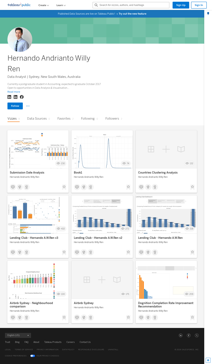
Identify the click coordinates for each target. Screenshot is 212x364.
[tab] (208, 13)
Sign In (199, 5)
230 (63, 163)
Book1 (78, 172)
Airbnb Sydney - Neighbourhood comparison (31, 304)
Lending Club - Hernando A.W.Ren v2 (98, 238)
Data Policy (68, 350)
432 (63, 228)
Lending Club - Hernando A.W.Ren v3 (34, 238)
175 (127, 294)
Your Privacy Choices (47, 356)
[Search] (95, 5)
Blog (17, 342)
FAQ (26, 342)
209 (191, 294)
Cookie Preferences (16, 356)
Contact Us (85, 342)
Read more (13, 91)
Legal (8, 350)
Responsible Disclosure (91, 350)
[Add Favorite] (64, 187)
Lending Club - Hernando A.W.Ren (160, 238)
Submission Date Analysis (27, 172)
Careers (70, 342)
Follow (15, 106)
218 (191, 228)
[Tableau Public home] (18, 5)
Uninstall (113, 350)
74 (128, 163)
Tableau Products (52, 342)
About (36, 342)
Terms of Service (24, 350)
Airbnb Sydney (84, 303)
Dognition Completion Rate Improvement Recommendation (165, 304)
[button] (180, 335)
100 (63, 294)
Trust (7, 342)
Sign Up (180, 5)
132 (191, 163)
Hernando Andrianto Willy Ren (24, 177)
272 (127, 228)
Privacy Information (48, 350)
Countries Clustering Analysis (158, 172)
